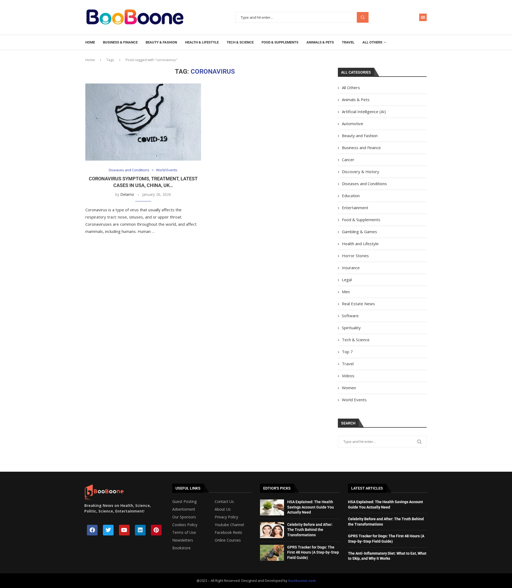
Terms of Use (184, 532)
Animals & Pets (320, 42)
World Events (354, 399)
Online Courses (228, 540)
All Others (372, 42)
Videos (348, 375)
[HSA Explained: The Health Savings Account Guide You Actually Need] (272, 507)
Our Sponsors (184, 517)
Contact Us (224, 501)
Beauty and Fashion (360, 135)
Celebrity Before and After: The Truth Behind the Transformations (310, 529)
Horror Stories (355, 255)
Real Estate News (358, 303)
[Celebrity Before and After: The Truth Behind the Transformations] (272, 530)
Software (350, 315)
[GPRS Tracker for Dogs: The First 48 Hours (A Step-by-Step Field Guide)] (272, 553)
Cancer (348, 159)
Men (346, 291)
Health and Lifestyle (360, 243)
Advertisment (183, 509)
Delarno (127, 194)
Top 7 (347, 351)
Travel (348, 42)
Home (90, 42)
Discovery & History (360, 171)
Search (363, 17)
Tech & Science (240, 42)
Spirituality (351, 327)
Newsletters (182, 540)
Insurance (351, 267)
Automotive (352, 123)
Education (351, 195)
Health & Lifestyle (202, 42)
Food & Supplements (280, 42)
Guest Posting (184, 501)
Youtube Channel (229, 525)
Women (349, 387)
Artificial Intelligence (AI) (364, 111)
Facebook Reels (228, 532)
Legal (347, 279)
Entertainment (355, 207)
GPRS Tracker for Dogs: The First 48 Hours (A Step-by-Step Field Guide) (313, 552)
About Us (223, 509)
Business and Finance (361, 147)
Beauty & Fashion (161, 42)
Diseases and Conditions (364, 183)
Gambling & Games (359, 231)
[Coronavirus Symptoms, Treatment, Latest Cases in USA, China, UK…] (143, 122)
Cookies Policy (184, 525)
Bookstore (181, 548)
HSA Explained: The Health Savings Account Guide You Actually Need (310, 507)
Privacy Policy (226, 517)
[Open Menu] (423, 17)
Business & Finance (120, 42)
